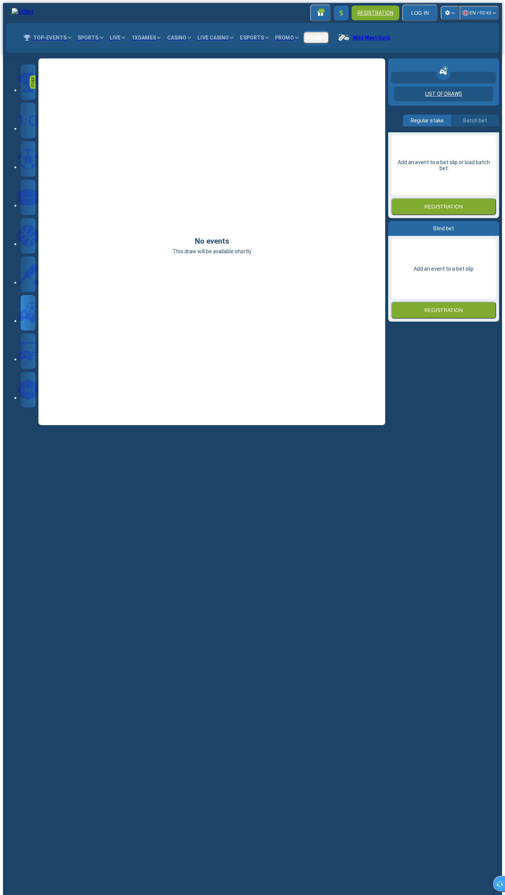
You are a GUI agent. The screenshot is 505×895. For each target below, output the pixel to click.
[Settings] (450, 13)
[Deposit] (341, 13)
